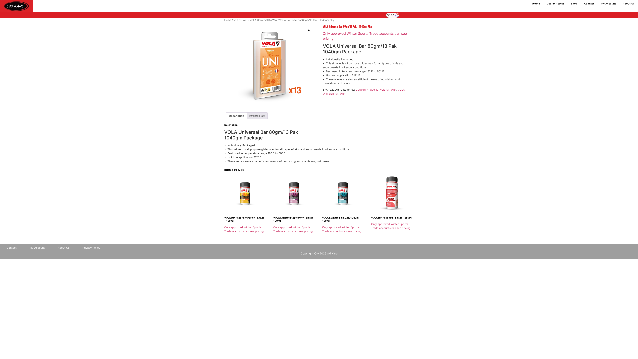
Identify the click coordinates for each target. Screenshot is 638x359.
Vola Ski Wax (240, 20)
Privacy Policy (91, 247)
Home (536, 3)
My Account (608, 3)
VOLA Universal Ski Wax (263, 20)
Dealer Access (555, 3)
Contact (589, 3)
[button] (310, 30)
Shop (574, 3)
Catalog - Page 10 (367, 89)
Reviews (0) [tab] (257, 116)
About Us (629, 3)
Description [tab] (236, 116)
